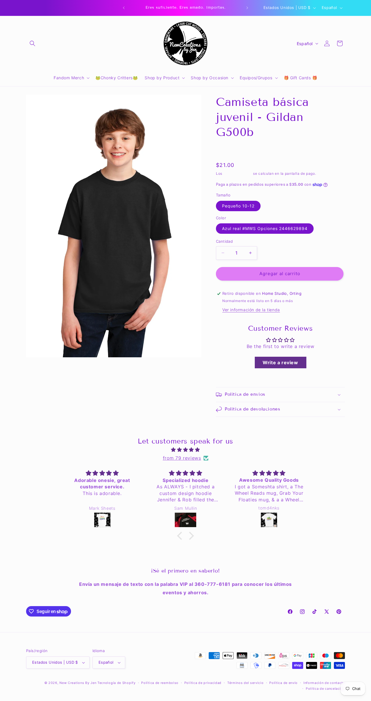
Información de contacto (324, 683)
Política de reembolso (160, 683)
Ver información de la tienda (251, 309)
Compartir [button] (232, 150)
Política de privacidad (202, 683)
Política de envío (283, 683)
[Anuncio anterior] (123, 7)
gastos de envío (237, 173)
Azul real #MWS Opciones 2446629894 (265, 228)
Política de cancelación (325, 689)
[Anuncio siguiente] (247, 7)
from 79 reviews (182, 458)
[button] (32, 43)
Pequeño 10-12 (238, 205)
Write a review (280, 362)
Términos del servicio (245, 683)
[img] (185, 450)
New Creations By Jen (77, 683)
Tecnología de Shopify (116, 683)
